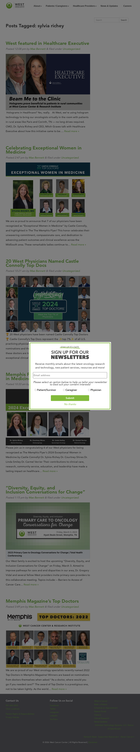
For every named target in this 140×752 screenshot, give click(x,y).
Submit (70, 398)
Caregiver (71, 389)
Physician (96, 389)
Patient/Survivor (46, 389)
